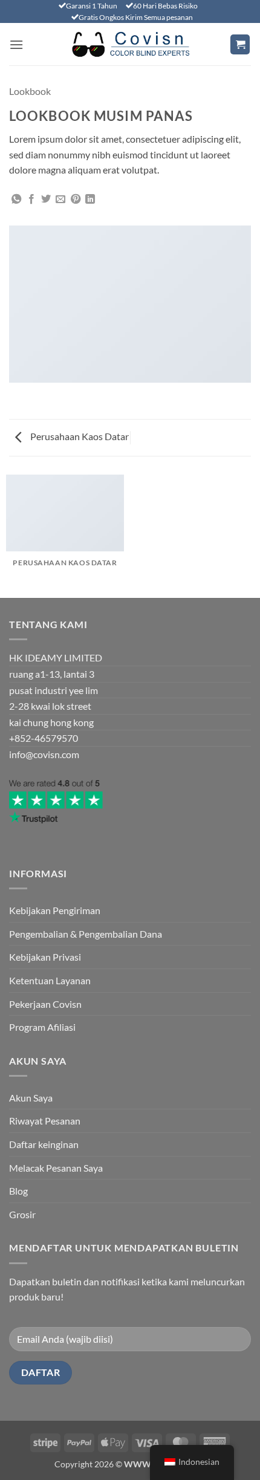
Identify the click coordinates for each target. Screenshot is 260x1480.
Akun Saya (31, 1097)
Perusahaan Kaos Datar (78, 436)
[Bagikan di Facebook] (31, 199)
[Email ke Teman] (60, 199)
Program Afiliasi (42, 1027)
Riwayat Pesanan (44, 1120)
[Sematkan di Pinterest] (75, 199)
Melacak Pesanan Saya (56, 1167)
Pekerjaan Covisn (45, 1004)
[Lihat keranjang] (240, 44)
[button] (16, 44)
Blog (18, 1190)
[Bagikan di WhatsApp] (16, 199)
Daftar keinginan (44, 1144)
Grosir (22, 1214)
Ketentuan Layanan (50, 980)
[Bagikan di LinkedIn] (90, 199)
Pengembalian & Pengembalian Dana (85, 934)
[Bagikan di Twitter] (46, 199)
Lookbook (30, 91)
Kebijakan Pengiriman (54, 910)
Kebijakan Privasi (45, 956)
